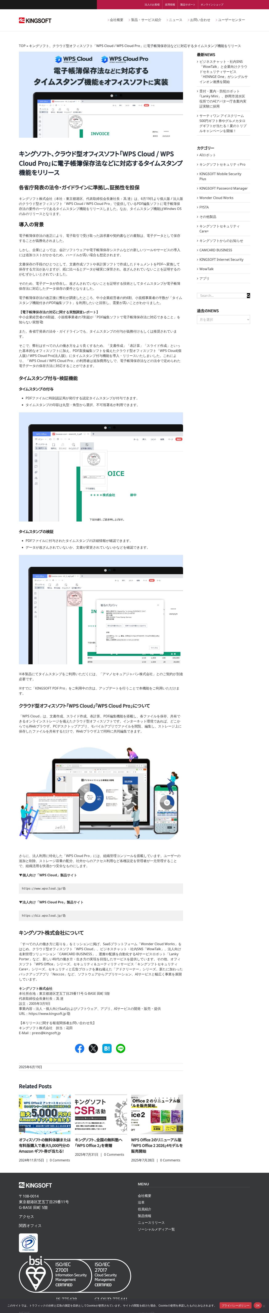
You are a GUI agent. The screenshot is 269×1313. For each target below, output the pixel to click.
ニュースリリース (151, 1228)
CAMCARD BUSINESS (215, 250)
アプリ (204, 278)
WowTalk (206, 269)
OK (258, 1305)
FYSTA (204, 207)
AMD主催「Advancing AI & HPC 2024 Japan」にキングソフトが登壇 (100, 1145)
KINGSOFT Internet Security (221, 259)
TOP (22, 45)
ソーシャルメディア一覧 (156, 1235)
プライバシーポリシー (236, 1305)
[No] (264, 1306)
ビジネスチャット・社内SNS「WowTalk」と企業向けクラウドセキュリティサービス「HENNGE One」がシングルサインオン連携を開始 (223, 71)
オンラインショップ (212, 4)
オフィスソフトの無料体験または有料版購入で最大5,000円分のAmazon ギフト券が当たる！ (157, 1145)
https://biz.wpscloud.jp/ (42, 915)
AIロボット (207, 155)
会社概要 (144, 1201)
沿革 (141, 1208)
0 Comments (58, 1166)
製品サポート (187, 4)
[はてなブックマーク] (107, 1048)
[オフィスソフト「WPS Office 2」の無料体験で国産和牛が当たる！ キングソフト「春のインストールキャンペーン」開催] (45, 1114)
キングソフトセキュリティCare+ (219, 228)
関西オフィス (30, 1231)
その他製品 (207, 216)
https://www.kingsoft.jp (47, 1013)
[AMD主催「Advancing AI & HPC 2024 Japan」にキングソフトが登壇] (101, 1114)
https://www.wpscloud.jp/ (42, 888)
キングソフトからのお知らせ (221, 240)
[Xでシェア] (93, 1048)
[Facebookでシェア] (80, 1048)
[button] (22, 1131)
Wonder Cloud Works (216, 197)
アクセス (26, 1222)
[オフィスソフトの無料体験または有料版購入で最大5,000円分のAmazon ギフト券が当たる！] (157, 1114)
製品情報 (144, 1221)
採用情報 (170, 4)
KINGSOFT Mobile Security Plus (220, 176)
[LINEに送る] (121, 1048)
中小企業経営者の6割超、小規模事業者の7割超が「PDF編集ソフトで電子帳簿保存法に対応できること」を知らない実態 (99, 317)
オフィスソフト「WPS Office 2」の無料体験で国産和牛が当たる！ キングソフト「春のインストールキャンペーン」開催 (45, 1148)
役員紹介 (144, 1214)
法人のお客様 (152, 4)
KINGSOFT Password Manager (223, 188)
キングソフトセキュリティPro (222, 164)
